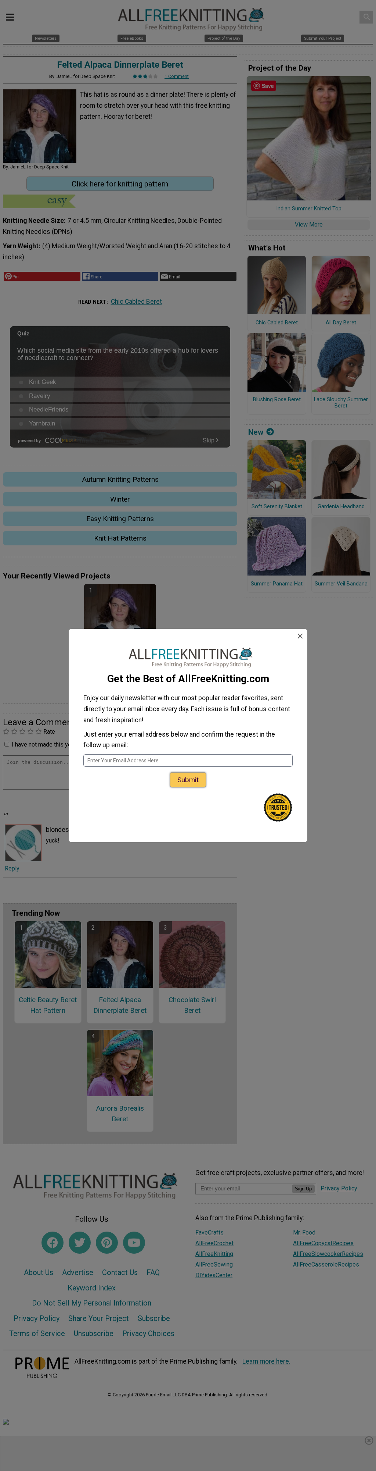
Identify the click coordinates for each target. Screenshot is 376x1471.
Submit (188, 780)
